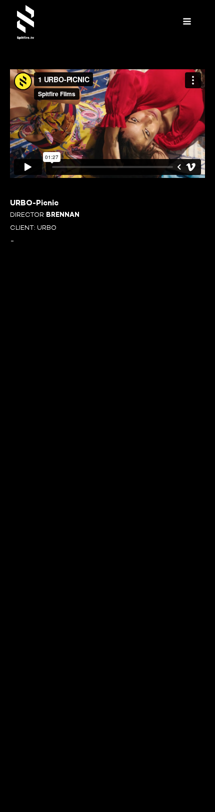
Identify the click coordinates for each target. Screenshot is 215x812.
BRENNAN (63, 215)
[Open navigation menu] (187, 22)
